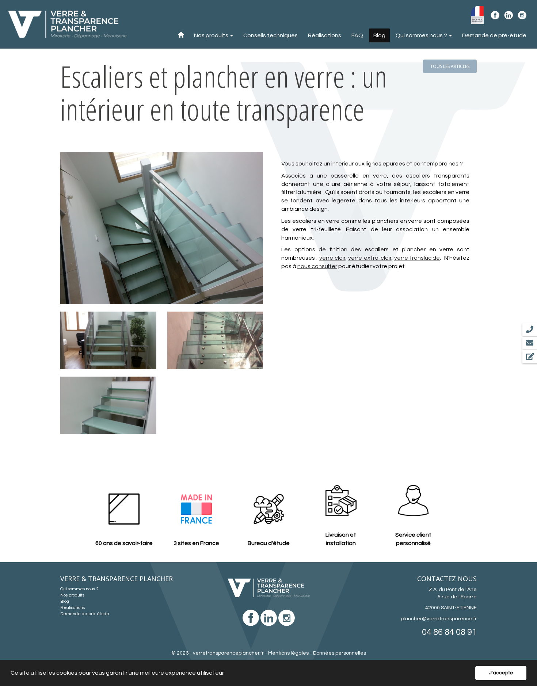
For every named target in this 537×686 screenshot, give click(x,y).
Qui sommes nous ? (79, 589)
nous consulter (317, 266)
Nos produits (72, 595)
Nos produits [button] (211, 35)
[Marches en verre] (215, 340)
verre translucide (417, 258)
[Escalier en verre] (161, 228)
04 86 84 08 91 (449, 632)
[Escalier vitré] (108, 340)
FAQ (357, 35)
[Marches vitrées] (108, 405)
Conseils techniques (270, 35)
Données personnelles (339, 653)
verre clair (332, 258)
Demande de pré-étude (494, 35)
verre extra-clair (369, 258)
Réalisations (324, 35)
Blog (379, 35)
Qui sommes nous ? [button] (422, 35)
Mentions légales (288, 653)
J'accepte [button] (501, 672)
